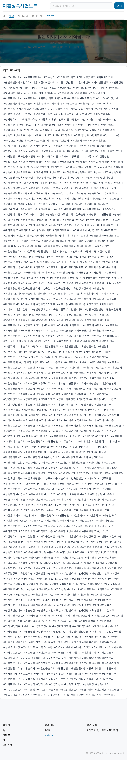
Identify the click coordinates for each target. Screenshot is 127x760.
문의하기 (37, 15)
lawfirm (50, 15)
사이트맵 (7, 745)
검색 (119, 5)
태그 (11, 15)
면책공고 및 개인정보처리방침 (102, 730)
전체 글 (6, 735)
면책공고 (23, 15)
